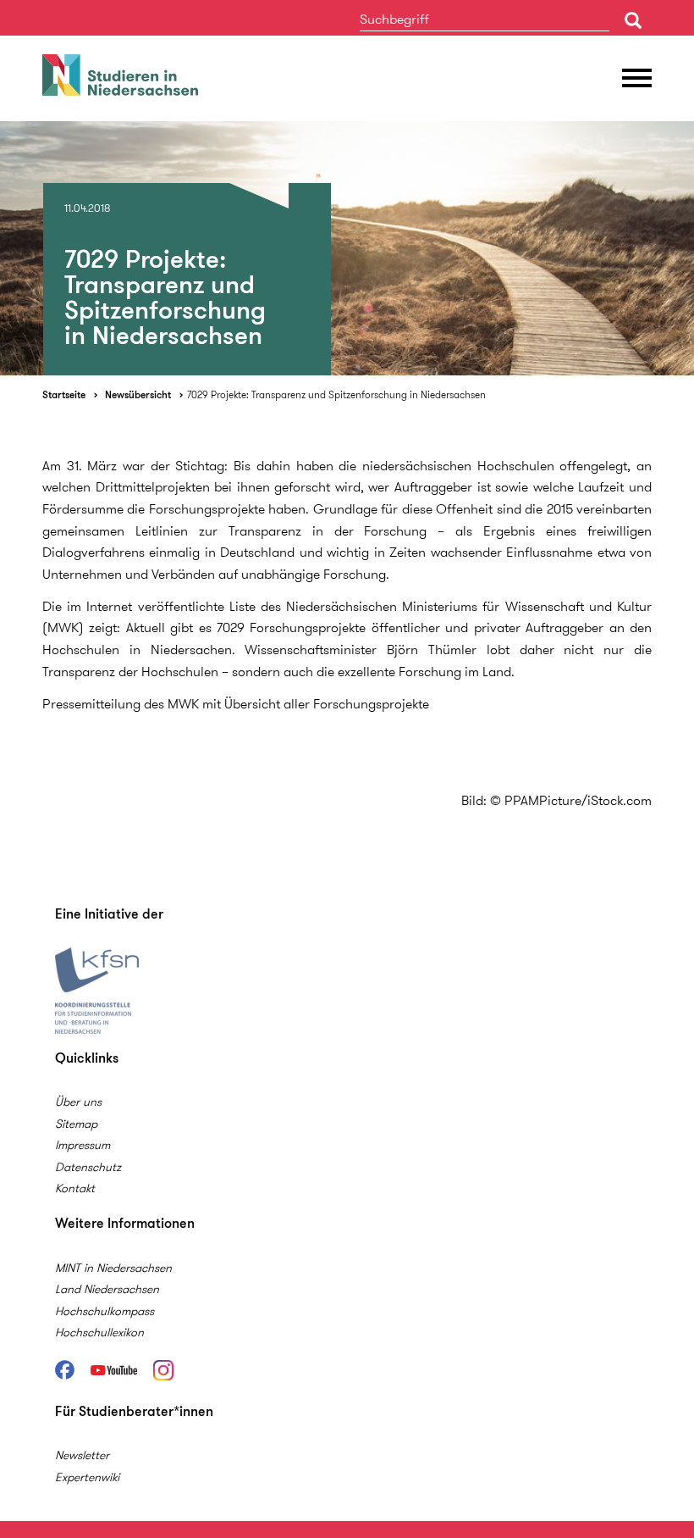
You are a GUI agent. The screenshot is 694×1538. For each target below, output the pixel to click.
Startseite (63, 394)
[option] (347, 248)
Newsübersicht (138, 394)
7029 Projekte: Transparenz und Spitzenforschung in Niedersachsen (336, 394)
